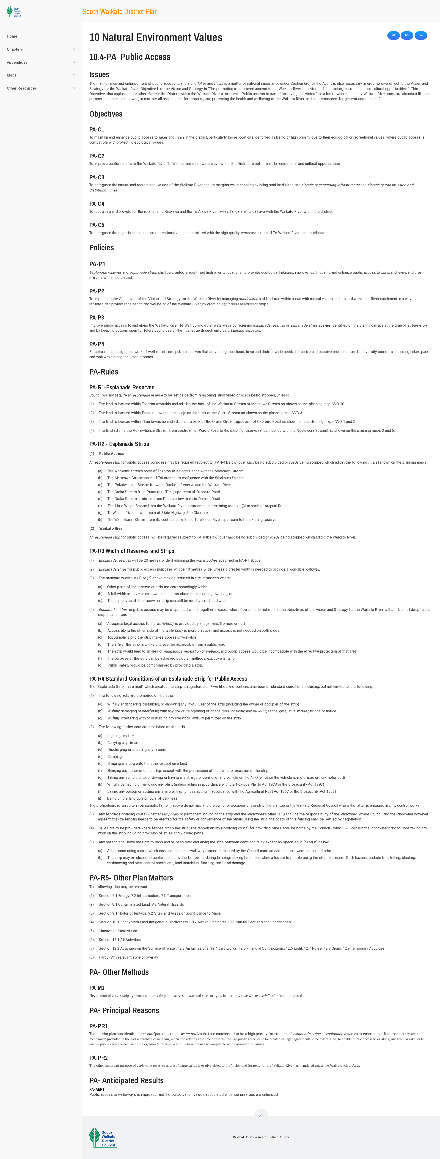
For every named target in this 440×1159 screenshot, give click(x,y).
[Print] (421, 35)
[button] (393, 35)
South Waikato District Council (267, 1137)
